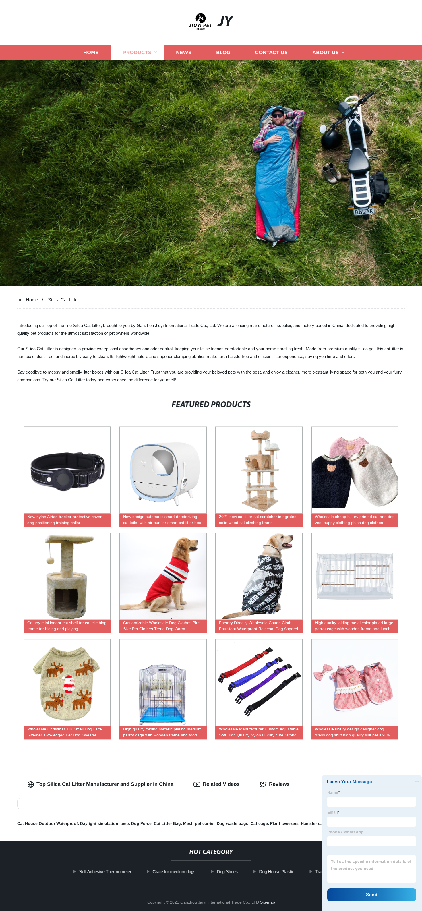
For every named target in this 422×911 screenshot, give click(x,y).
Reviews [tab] (279, 784)
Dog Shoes (227, 871)
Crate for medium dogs (173, 871)
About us (325, 52)
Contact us (271, 52)
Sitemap (267, 902)
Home (90, 52)
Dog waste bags (232, 823)
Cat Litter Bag (167, 823)
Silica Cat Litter (63, 299)
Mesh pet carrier (198, 823)
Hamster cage (314, 823)
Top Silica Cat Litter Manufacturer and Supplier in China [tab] (104, 784)
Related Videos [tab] (221, 784)
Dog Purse (141, 823)
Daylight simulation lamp (104, 823)
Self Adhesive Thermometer (105, 871)
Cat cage (259, 823)
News (183, 52)
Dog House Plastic (276, 871)
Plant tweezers (284, 823)
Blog (223, 52)
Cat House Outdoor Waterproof (47, 823)
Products (137, 52)
